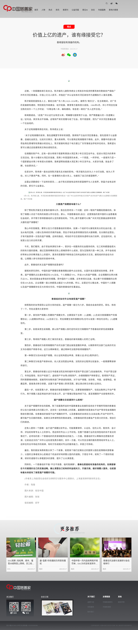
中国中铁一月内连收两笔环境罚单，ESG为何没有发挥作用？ (85, 564)
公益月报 (75, 10)
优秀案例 (90, 607)
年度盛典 (101, 10)
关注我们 (10, 597)
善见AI (85, 10)
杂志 (93, 10)
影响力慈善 (113, 10)
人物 (43, 10)
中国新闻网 (107, 607)
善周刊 (65, 10)
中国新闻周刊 (107, 602)
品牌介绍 (90, 602)
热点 (50, 10)
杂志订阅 (44, 597)
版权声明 (121, 602)
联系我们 (90, 612)
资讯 (57, 10)
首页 (36, 10)
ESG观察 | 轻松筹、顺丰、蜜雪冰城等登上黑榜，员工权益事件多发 (21, 564)
